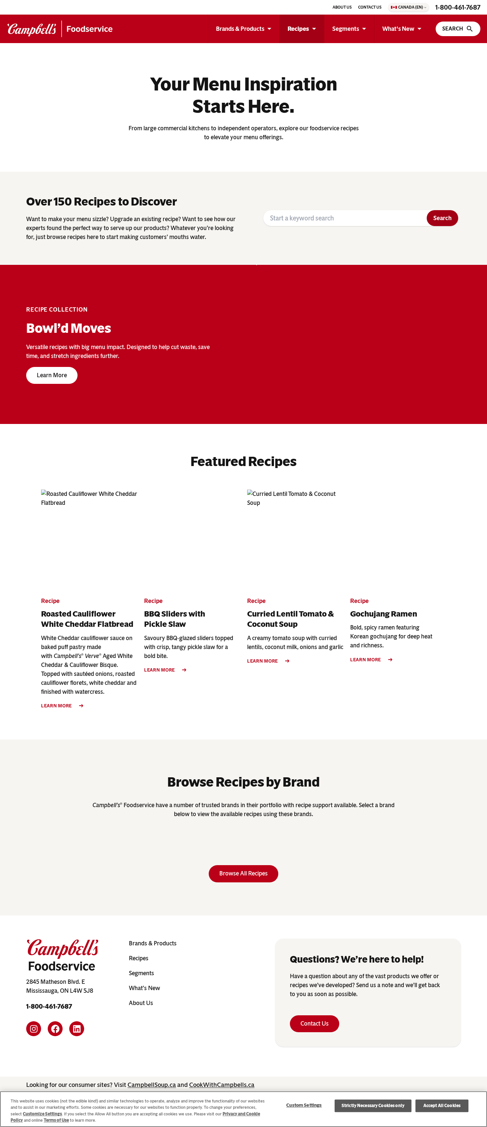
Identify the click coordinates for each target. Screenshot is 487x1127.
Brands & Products (240, 28)
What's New (398, 28)
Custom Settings (304, 1105)
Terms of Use (56, 1120)
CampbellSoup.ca (152, 1085)
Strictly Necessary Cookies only (373, 1105)
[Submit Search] (442, 218)
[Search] (458, 29)
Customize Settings (42, 1113)
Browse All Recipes (243, 873)
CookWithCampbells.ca (221, 1085)
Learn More (52, 375)
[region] (243, 1109)
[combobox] (345, 218)
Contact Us (314, 1023)
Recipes (298, 28)
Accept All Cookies (441, 1105)
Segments (345, 28)
